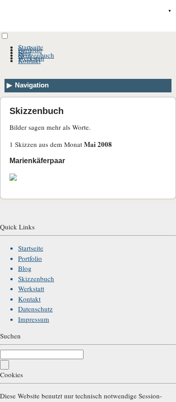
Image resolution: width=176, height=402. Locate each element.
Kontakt (29, 60)
